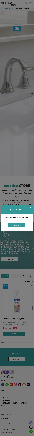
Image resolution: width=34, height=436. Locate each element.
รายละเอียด (17, 225)
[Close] (30, 207)
